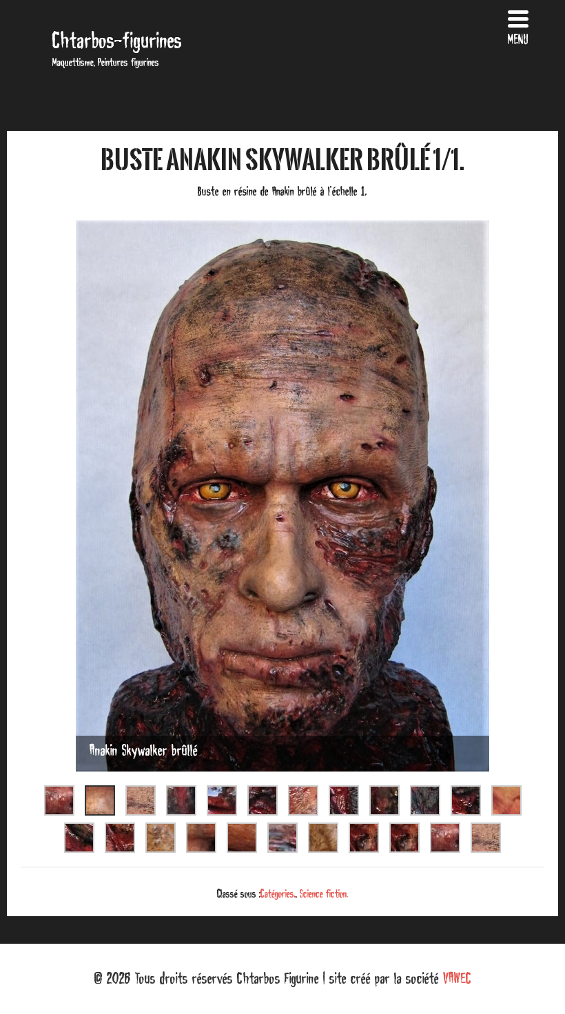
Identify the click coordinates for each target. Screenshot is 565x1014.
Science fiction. (324, 893)
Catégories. (278, 893)
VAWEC (457, 978)
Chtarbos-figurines (117, 40)
